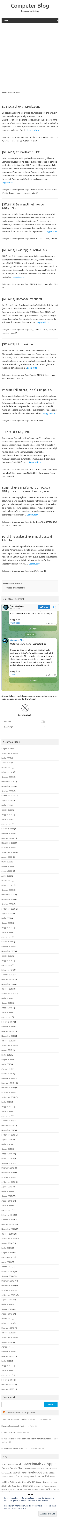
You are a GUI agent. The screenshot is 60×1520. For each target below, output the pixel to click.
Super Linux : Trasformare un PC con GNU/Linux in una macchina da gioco (26, 489)
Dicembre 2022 (7, 838)
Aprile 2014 (6, 1262)
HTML (32, 1477)
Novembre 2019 (8, 984)
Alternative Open (8, 1464)
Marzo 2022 (6, 880)
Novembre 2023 (8, 786)
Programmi (5, 1489)
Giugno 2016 (6, 1149)
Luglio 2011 (6, 1361)
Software (44, 1489)
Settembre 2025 (8, 753)
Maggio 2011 (6, 1366)
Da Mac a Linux (42, 137)
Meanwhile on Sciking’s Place (20, 1412)
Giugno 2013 (6, 1309)
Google (51, 1473)
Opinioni (27, 1486)
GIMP (44, 469)
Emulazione (5, 1473)
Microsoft (48, 1482)
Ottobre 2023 (7, 791)
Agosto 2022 (6, 857)
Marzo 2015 (6, 1210)
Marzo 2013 (6, 1319)
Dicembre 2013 (7, 1281)
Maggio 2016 (6, 1154)
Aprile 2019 (6, 1012)
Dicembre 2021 (7, 895)
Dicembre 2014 (7, 1224)
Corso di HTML (45, 1468)
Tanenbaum (44, 473)
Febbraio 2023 (7, 829)
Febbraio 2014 (7, 1271)
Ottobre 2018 (7, 1041)
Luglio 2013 (6, 1304)
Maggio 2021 (6, 928)
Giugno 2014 (6, 1253)
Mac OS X (20, 141)
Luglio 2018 (6, 1055)
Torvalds (11, 476)
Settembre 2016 (8, 1135)
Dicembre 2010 (7, 1384)
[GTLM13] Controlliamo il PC (21, 152)
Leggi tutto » (33, 130)
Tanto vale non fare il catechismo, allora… (19, 1419)
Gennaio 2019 (7, 1026)
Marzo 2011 (6, 1375)
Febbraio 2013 (7, 1323)
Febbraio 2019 (7, 1022)
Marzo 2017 (6, 1116)
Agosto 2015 (6, 1187)
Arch (31, 469)
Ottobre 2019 (7, 989)
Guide (19, 1476)
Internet (40, 1476)
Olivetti (8, 1486)
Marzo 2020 (6, 965)
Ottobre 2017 (7, 1092)
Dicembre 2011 (7, 1356)
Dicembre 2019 (7, 979)
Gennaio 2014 (7, 1276)
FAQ (31, 329)
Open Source (17, 1486)
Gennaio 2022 (7, 890)
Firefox (24, 1473)
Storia (51, 1489)
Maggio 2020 (6, 961)
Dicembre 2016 (7, 1125)
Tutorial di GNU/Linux (16, 431)
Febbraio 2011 (7, 1380)
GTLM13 (33, 190)
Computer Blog (30, 5)
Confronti (34, 421)
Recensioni (21, 1489)
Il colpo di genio (8, 1432)
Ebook (32, 375)
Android (21, 1464)
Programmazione (50, 1486)
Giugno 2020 (6, 956)
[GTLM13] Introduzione (17, 344)
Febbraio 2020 (7, 970)
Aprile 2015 (6, 1205)
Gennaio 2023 (7, 833)
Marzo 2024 (6, 767)
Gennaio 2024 (7, 777)
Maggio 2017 (6, 1107)
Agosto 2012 (6, 1342)
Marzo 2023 (6, 824)
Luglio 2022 (6, 862)
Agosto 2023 (6, 800)
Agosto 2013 (6, 1300)
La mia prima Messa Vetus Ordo (14, 1448)
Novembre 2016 (8, 1130)
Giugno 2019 (6, 1003)
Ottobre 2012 (7, 1333)
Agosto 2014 (6, 1243)
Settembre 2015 (8, 1182)
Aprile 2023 (6, 819)
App (44, 1464)
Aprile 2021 (6, 932)
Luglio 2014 (6, 1248)
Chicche (22, 1468)
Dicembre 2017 (7, 1083)
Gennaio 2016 (7, 1163)
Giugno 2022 (6, 866)
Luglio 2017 (6, 1102)
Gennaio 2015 (7, 1220)
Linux (52, 137)
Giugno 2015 (6, 1196)
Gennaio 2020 (7, 975)
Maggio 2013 (6, 1314)
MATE (40, 1482)
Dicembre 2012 (7, 1328)
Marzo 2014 (6, 1267)
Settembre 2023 (8, 796)
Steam (8, 525)
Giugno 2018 (6, 1059)
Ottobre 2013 (7, 1290)
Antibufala (34, 1464)
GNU (37, 329)
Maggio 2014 (6, 1257)
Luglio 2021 (6, 918)
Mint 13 (28, 141)
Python (13, 1489)
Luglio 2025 (6, 758)
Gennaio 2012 (7, 1351)
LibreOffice (10, 473)
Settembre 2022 (8, 852)
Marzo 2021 (6, 937)
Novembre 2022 (8, 843)
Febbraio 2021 (7, 942)
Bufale (13, 1468)
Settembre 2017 (8, 1097)
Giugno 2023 (6, 810)
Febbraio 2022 (7, 885)
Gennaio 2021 (7, 946)
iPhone (52, 1477)
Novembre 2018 (8, 1036)
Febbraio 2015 (7, 1215)
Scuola (28, 1489)
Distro (32, 239)
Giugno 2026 (6, 749)
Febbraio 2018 (7, 1074)
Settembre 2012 (8, 1337)
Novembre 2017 (8, 1088)
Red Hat (33, 473)
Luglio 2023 (6, 805)
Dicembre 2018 (7, 1031)
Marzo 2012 (6, 1347)
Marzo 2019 (6, 1017)
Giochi (32, 522)
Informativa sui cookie (17, 1508)
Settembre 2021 (8, 909)
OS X (35, 141)
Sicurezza (35, 1489)
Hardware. (10, 193)
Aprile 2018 (6, 1064)
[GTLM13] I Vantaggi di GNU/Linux (24, 250)
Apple (32, 137)
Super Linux (17, 525)
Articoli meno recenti (14, 588)
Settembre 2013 (8, 1295)
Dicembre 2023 (7, 782)
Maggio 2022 (6, 871)
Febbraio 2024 (7, 772)
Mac (12, 141)
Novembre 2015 (8, 1172)
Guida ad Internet (8, 1477)
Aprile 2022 (6, 876)
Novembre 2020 (8, 951)
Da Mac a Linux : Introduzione (21, 106)
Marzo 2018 (6, 1069)
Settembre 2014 (8, 1238)
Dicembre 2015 (7, 1168)
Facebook (15, 1472)
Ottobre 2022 (7, 847)
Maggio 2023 (6, 815)
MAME (49, 522)
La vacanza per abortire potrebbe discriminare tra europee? (26, 1439)
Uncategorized (18, 137)
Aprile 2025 (6, 763)
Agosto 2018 (6, 1050)
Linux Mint (26, 193)
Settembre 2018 (8, 1045)
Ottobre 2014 (7, 1234)
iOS (47, 1476)
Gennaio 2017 (7, 1121)
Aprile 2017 (6, 1111)
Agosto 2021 (6, 913)
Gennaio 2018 (7, 1078)
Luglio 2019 (6, 998)
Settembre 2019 (8, 994)
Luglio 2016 (6, 1144)
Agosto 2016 (6, 1140)
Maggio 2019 (6, 1008)
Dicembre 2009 (7, 1389)
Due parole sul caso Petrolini (13, 1426)
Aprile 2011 (6, 1370)
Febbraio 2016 (7, 1158)
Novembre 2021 (8, 899)
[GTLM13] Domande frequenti (22, 299)
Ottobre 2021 (7, 904)
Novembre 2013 (8, 1286)
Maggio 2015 (6, 1201)
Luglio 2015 (6, 1191)
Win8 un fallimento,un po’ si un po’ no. (27, 389)
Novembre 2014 (8, 1229)
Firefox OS (34, 1472)
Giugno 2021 (6, 923)
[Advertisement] (30, 58)
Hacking (26, 1477)
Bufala (5, 1468)
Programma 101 (37, 1486)
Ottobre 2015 (7, 1177)
